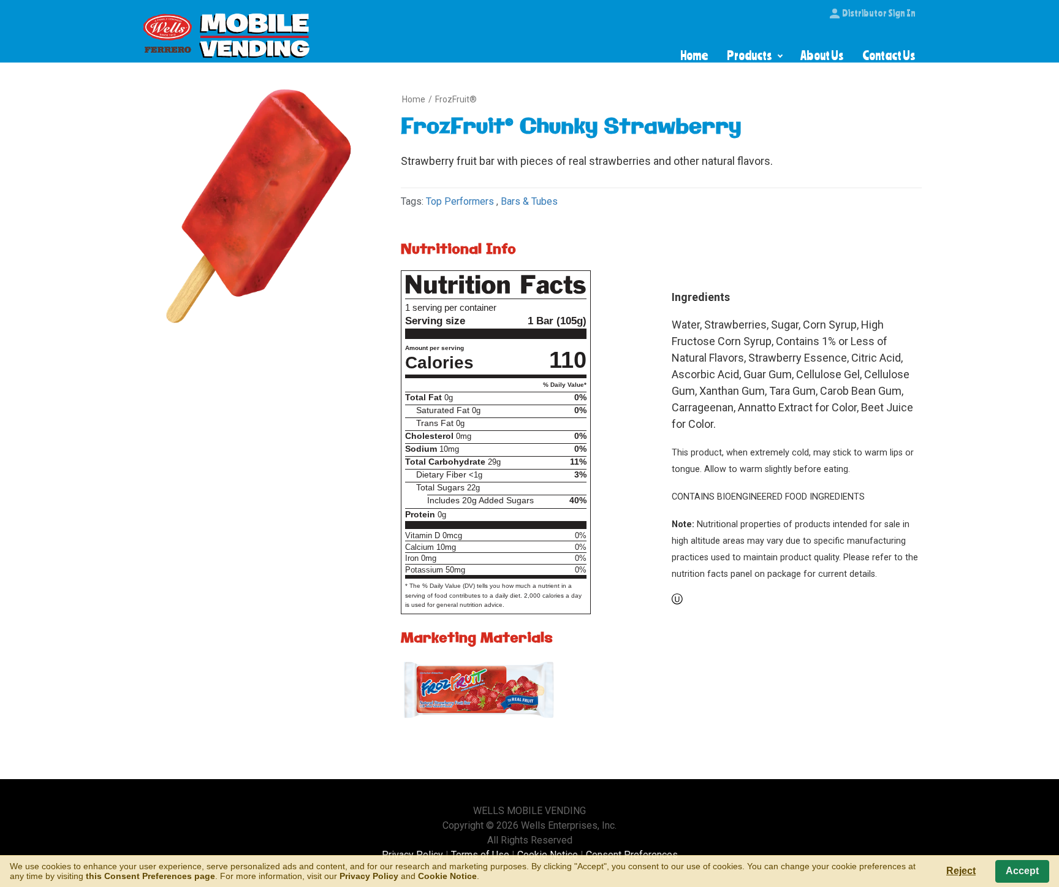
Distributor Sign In (879, 12)
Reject (961, 871)
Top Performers (460, 201)
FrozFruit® (456, 99)
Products (749, 55)
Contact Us (889, 55)
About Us (822, 55)
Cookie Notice (447, 876)
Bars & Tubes (529, 201)
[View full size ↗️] (479, 692)
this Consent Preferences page (150, 876)
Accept (1022, 871)
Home (694, 55)
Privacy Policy (369, 876)
